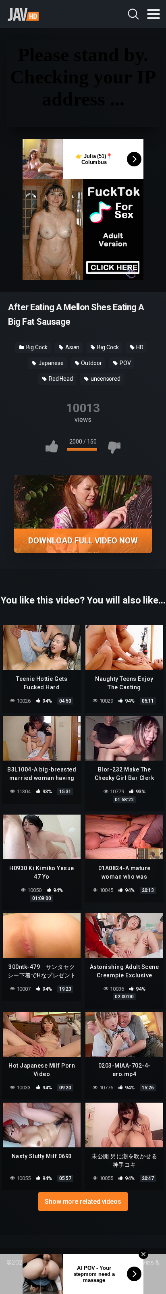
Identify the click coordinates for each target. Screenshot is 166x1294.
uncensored (104, 378)
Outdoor (91, 363)
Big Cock (36, 347)
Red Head (60, 378)
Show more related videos (83, 1201)
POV (124, 363)
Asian (72, 347)
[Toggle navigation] (153, 14)
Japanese (50, 363)
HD (139, 347)
